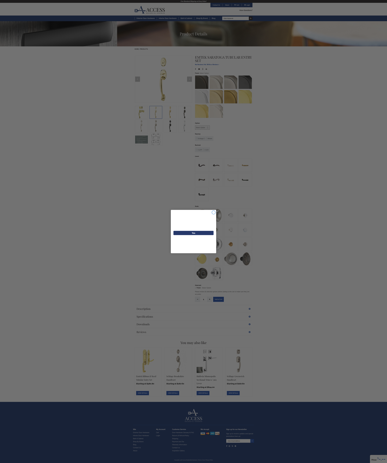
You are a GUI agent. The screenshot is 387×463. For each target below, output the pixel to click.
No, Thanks (193, 239)
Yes (193, 232)
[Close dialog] (213, 212)
